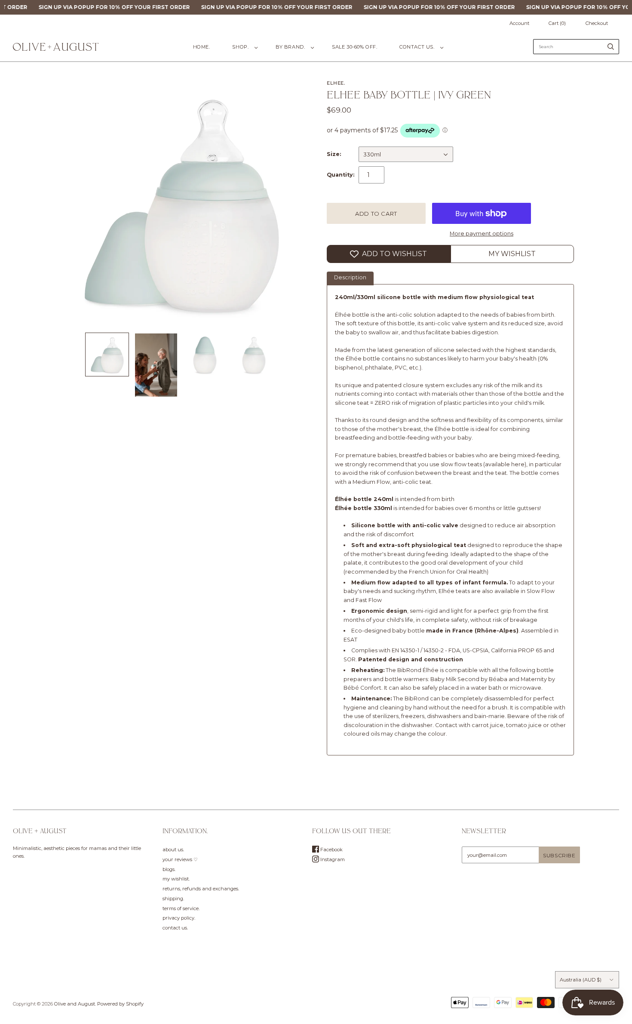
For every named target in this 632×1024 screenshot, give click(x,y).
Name (334, 517)
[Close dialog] (435, 427)
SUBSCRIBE (380, 576)
